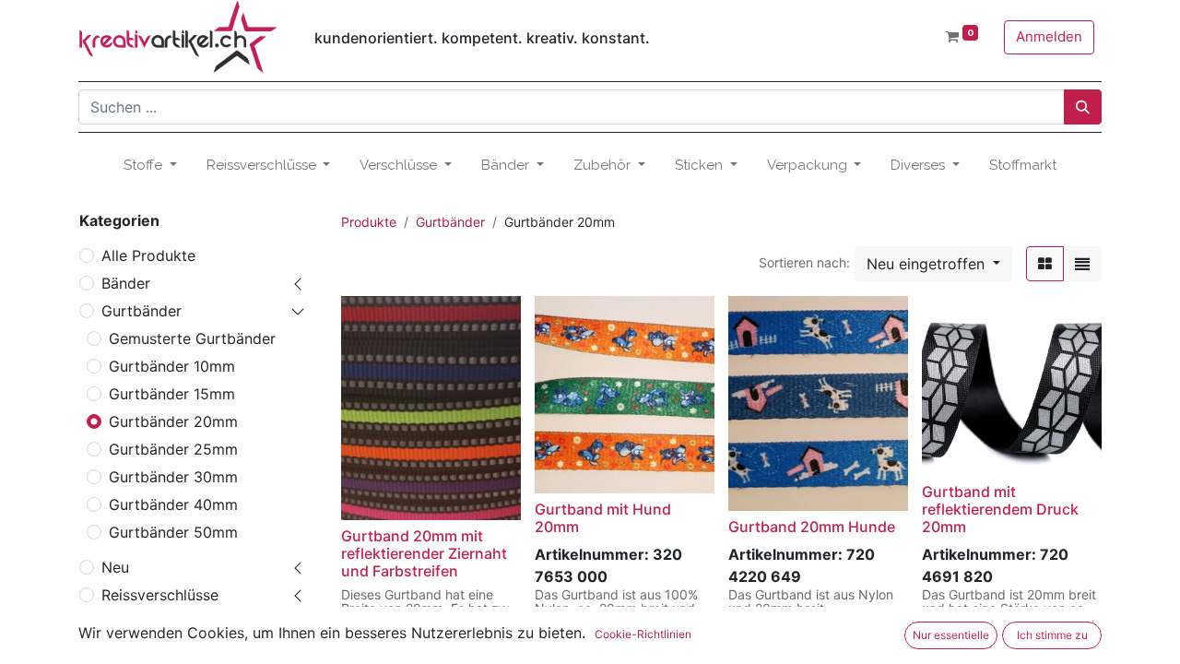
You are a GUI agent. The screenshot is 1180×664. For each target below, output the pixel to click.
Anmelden (1049, 36)
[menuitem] (1022, 165)
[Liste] (1082, 263)
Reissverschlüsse (159, 595)
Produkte (368, 222)
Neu (115, 567)
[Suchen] (1083, 107)
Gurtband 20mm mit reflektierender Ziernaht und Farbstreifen (424, 553)
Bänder (125, 283)
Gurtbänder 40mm (173, 504)
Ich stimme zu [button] (1052, 635)
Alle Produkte (148, 255)
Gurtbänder (141, 311)
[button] (933, 263)
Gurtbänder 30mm (173, 477)
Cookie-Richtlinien (643, 634)
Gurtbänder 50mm (173, 532)
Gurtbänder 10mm (172, 366)
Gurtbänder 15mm (172, 394)
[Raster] (1045, 263)
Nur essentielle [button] (951, 635)
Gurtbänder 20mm (173, 421)
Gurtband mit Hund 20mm (603, 518)
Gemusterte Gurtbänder (192, 338)
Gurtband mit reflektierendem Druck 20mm (1000, 509)
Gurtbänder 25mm (173, 449)
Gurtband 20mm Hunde (811, 526)
